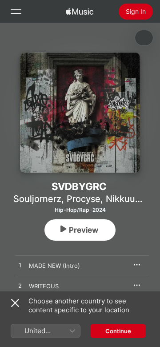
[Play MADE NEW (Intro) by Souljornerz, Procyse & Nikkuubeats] (20, 266)
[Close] (15, 303)
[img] (79, 12)
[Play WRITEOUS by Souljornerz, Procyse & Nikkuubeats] (20, 286)
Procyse (83, 199)
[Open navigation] (16, 11)
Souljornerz (37, 199)
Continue (118, 331)
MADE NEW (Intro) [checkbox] (54, 265)
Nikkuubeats (132, 199)
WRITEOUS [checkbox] (44, 286)
